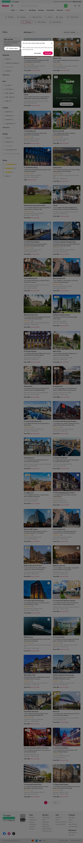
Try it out (48, 53)
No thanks (37, 53)
